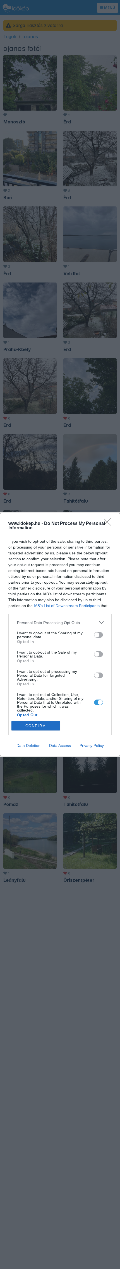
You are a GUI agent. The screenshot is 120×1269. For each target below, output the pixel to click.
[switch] (98, 635)
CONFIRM (35, 726)
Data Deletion (28, 745)
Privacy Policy (92, 745)
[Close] (109, 523)
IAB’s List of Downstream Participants (67, 605)
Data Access (60, 745)
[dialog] (60, 634)
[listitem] (60, 622)
